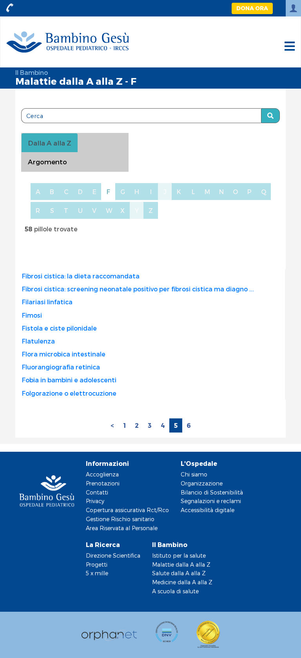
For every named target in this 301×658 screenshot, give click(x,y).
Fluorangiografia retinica (61, 367)
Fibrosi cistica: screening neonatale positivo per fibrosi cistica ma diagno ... (138, 289)
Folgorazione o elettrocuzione (69, 393)
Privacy (95, 501)
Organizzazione (202, 483)
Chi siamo (194, 474)
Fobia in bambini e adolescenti (69, 380)
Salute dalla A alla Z (179, 573)
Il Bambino (31, 72)
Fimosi (32, 315)
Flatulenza (38, 341)
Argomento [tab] (47, 161)
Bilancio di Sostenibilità (212, 492)
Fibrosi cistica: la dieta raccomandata (81, 276)
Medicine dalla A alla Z (182, 582)
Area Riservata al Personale (122, 528)
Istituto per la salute (179, 555)
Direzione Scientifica (113, 555)
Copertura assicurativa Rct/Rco (127, 510)
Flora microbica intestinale (63, 354)
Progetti (96, 564)
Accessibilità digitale (207, 510)
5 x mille (97, 573)
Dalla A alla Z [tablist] (49, 143)
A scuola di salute (175, 591)
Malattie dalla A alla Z (181, 564)
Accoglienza (102, 474)
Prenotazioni (103, 483)
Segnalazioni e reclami (211, 501)
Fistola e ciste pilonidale (59, 328)
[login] (293, 8)
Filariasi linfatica (47, 301)
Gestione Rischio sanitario (120, 519)
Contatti (97, 492)
